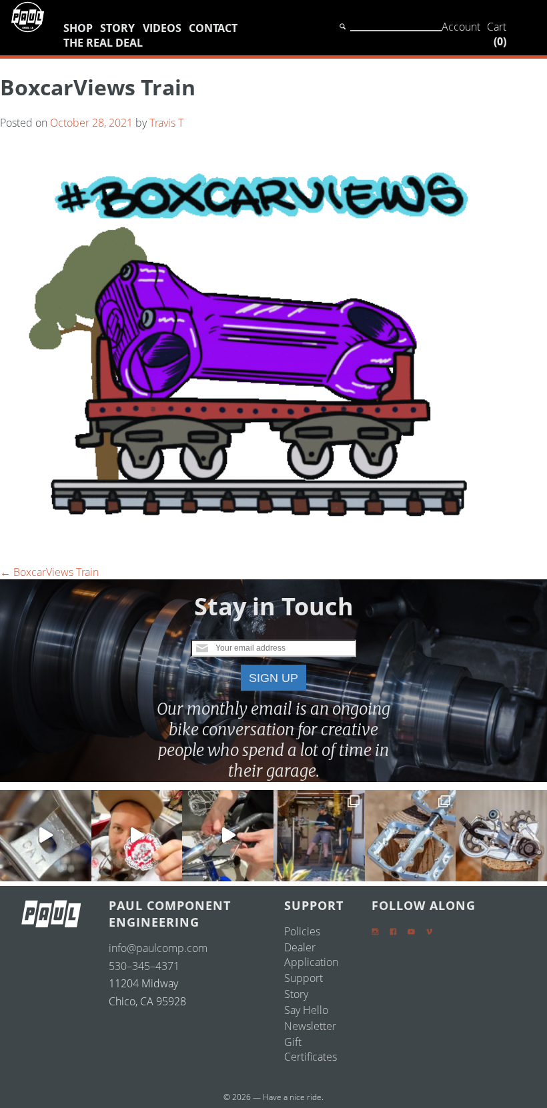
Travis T (166, 122)
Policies (302, 931)
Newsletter (310, 1026)
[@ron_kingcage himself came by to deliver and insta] (45, 835)
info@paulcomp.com (158, 948)
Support (303, 978)
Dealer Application (311, 954)
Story (117, 28)
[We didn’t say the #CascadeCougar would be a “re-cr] (319, 835)
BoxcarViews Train (49, 572)
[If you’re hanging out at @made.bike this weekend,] (137, 835)
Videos (162, 28)
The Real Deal (103, 42)
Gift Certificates (310, 1049)
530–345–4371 (144, 966)
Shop (78, 28)
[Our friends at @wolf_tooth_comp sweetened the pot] (410, 835)
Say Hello (306, 1010)
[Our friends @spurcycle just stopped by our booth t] (228, 835)
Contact (213, 28)
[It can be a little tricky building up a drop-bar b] (501, 835)
